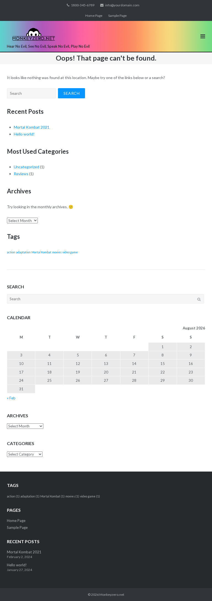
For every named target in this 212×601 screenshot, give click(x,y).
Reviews (21, 173)
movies (57, 252)
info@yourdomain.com (122, 5)
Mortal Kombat (41, 252)
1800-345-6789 (82, 5)
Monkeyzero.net (111, 594)
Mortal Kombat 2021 (31, 127)
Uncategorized (26, 166)
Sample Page (117, 15)
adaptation (23, 252)
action (11, 252)
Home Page (93, 15)
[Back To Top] (198, 587)
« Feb (11, 398)
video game (70, 252)
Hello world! (24, 134)
